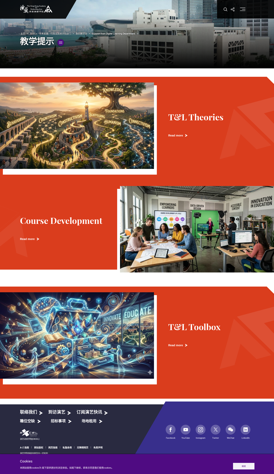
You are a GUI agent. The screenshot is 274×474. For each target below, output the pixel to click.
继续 (244, 466)
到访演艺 (56, 412)
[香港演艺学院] (36, 9)
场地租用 (89, 421)
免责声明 (98, 447)
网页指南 (53, 447)
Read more (175, 135)
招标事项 (58, 421)
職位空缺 (27, 421)
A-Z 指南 (24, 447)
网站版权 (38, 447)
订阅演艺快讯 (89, 412)
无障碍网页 (82, 447)
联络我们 (28, 412)
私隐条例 (67, 447)
